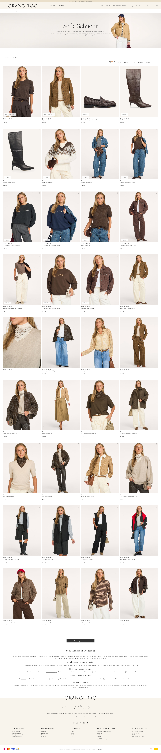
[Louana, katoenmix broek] (100, 530)
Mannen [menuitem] (61, 5)
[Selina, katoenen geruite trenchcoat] (139, 405)
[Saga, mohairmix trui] (100, 217)
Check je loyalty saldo (17, 735)
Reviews (43, 735)
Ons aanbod (75, 728)
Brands (9, 11)
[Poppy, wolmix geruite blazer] (61, 91)
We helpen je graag (139, 728)
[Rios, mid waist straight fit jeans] (139, 530)
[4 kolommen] (112, 62)
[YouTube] (87, 723)
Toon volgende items (80, 641)
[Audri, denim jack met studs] (100, 279)
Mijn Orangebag (18, 728)
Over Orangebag (47, 728)
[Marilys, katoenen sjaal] (22, 468)
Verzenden (99, 738)
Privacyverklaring (75, 749)
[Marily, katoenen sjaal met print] (22, 342)
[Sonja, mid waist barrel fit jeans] (139, 154)
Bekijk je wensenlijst (17, 736)
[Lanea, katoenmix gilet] (61, 530)
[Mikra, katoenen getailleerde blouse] (61, 593)
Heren (72, 733)
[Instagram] (74, 723)
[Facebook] (77, 723)
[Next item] (39, 91)
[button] (39, 68)
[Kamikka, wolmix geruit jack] (22, 593)
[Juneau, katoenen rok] (61, 405)
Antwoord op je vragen (106, 728)
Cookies (83, 749)
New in (72, 735)
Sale (72, 736)
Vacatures (43, 736)
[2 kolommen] (110, 62)
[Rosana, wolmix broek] (139, 342)
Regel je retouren (16, 733)
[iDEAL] (4, 749)
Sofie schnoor (17, 11)
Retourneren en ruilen (102, 740)
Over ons (43, 731)
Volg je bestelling (16, 731)
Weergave (119, 62)
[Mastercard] (8, 749)
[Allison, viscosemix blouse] (100, 468)
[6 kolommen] (114, 62)
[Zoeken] (131, 5)
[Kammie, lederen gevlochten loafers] (100, 91)
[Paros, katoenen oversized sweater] (22, 217)
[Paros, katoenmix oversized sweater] (61, 217)
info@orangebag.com (139, 734)
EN (89, 749)
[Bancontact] (17, 749)
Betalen (99, 735)
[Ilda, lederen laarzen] (139, 91)
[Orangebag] (23, 6)
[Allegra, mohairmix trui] (61, 154)
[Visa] (13, 749)
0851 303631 (137, 733)
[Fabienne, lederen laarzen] (22, 154)
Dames (72, 731)
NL (86, 749)
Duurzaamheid (45, 733)
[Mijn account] (143, 5)
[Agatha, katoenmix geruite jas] (22, 405)
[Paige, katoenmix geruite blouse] (100, 593)
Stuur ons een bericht (137, 731)
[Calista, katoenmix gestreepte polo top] (22, 279)
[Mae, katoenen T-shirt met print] (100, 405)
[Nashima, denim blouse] (100, 154)
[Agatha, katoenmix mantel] (139, 593)
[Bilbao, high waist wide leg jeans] (61, 342)
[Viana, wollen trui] (22, 91)
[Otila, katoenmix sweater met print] (139, 468)
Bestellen (99, 733)
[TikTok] (80, 723)
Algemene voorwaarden (64, 749)
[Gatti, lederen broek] (61, 468)
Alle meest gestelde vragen (104, 731)
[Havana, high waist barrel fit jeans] (139, 217)
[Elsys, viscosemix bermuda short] (22, 530)
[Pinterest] (84, 723)
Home (4, 11)
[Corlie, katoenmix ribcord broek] (139, 279)
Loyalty (99, 736)
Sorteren (140, 62)
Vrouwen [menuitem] (52, 5)
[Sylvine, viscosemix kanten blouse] (100, 342)
